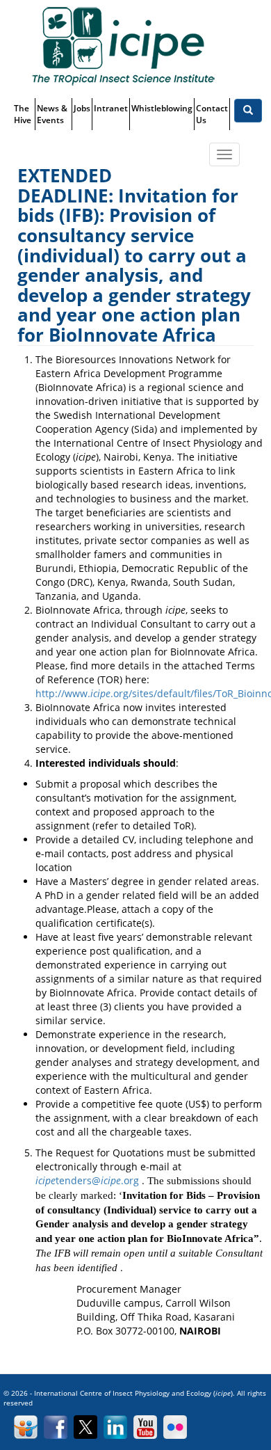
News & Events (52, 114)
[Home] (123, 46)
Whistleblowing (161, 108)
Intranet (111, 108)
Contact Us (212, 114)
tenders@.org (87, 1180)
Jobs (82, 108)
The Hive (22, 114)
